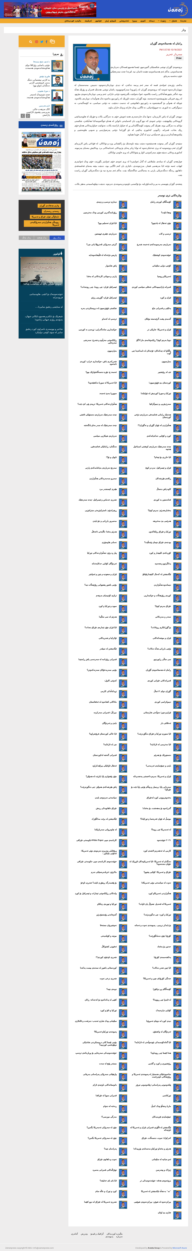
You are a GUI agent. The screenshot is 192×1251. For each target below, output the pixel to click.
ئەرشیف (88, 20)
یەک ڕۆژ (57, 238)
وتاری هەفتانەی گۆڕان (49, 206)
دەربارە (119, 1236)
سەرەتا (183, 20)
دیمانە (152, 20)
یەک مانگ (26, 238)
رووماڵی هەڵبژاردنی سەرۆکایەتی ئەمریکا (44, 223)
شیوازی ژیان (110, 20)
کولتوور (98, 20)
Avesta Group (154, 1248)
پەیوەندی (109, 1236)
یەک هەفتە (41, 238)
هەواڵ (174, 20)
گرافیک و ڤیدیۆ (97, 1234)
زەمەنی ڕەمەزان (51, 211)
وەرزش (84, 1234)
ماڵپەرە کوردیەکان (72, 20)
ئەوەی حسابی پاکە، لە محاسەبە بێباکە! (42, 284)
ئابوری (143, 20)
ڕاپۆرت (162, 20)
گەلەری (74, 1234)
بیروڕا (134, 20)
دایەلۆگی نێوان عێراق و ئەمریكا (45, 217)
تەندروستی (124, 20)
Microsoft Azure (180, 1248)
